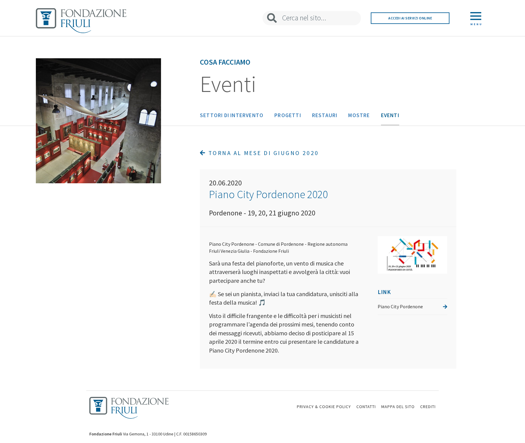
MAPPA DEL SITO (398, 406)
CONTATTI (366, 406)
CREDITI (428, 406)
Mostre (359, 115)
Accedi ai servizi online (410, 18)
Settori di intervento (231, 115)
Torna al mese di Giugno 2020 (262, 153)
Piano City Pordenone (400, 306)
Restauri (325, 115)
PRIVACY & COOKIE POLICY (324, 406)
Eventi (390, 115)
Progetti (287, 115)
